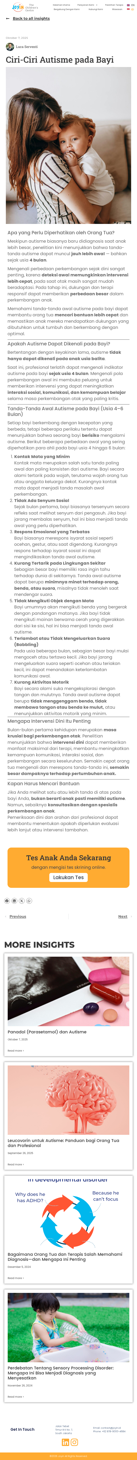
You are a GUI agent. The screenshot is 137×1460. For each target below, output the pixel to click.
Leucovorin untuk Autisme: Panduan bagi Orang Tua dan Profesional (63, 1143)
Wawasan (117, 9)
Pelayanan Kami (86, 5)
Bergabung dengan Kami (67, 9)
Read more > (16, 1050)
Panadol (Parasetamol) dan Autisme (47, 1032)
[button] (7, 901)
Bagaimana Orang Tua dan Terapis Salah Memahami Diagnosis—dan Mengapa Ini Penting (65, 1256)
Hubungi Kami (96, 9)
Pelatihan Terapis (114, 5)
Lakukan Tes (68, 877)
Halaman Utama (61, 5)
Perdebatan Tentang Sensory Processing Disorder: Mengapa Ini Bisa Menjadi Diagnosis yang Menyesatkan (61, 1373)
